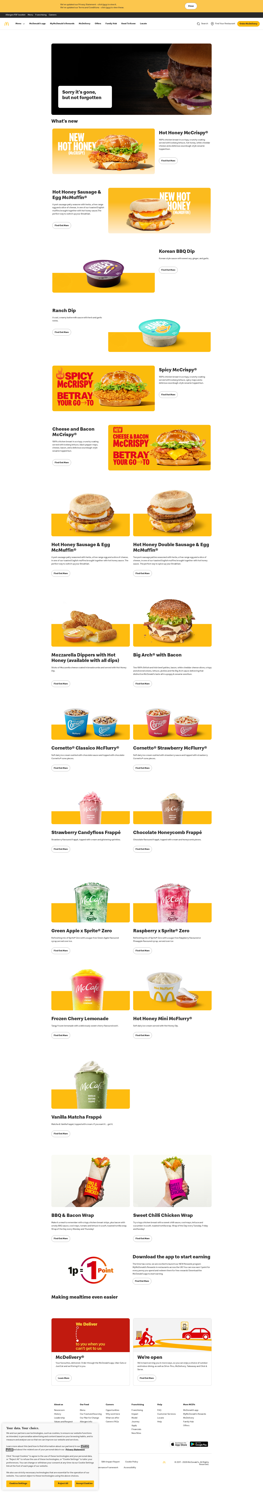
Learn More (63, 1378)
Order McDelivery (248, 24)
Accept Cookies (84, 1484)
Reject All (63, 1484)
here (105, 5)
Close (191, 6)
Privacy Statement (75, 1450)
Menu (18, 24)
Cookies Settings (18, 1484)
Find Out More (168, 161)
